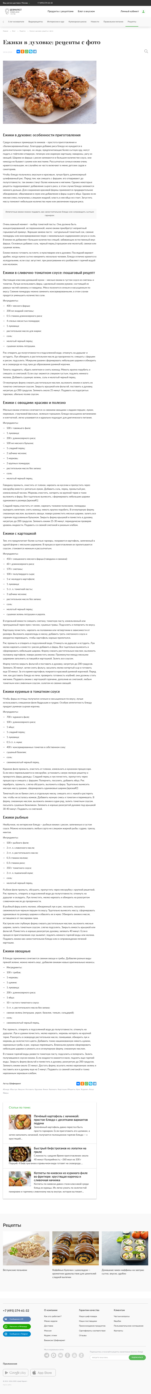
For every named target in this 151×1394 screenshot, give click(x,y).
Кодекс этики (50, 1336)
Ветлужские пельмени (15, 1270)
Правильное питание (113, 22)
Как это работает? (52, 1316)
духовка (39, 1089)
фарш (6, 1093)
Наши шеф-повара (88, 1316)
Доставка (48, 1326)
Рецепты (132, 22)
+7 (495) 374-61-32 (45, 3)
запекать (53, 1089)
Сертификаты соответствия (92, 1331)
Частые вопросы (122, 1316)
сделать (85, 1089)
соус (92, 1089)
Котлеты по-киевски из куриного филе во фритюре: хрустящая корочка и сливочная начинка (61, 1177)
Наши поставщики (88, 1321)
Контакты (118, 1331)
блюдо (6, 1089)
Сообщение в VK (16, 1319)
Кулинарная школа (77, 22)
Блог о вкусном (86, 11)
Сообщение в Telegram (19, 1334)
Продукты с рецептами (60, 11)
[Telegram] (35, 51)
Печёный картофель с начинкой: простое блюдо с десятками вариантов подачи (61, 1120)
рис (78, 1089)
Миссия (47, 1331)
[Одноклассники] (22, 51)
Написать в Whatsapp (18, 1326)
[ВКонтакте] (18, 51)
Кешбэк (117, 1321)
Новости (95, 22)
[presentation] (7, 22)
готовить (30, 1089)
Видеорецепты (35, 22)
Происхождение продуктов (92, 1326)
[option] (26, 1253)
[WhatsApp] (26, 51)
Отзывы (83, 1336)
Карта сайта (7, 1385)
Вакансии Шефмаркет (54, 1340)
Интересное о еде (55, 22)
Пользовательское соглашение (128, 1326)
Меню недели (50, 1321)
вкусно (22, 1089)
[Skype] (30, 51)
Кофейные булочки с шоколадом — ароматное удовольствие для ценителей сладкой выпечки (74, 1273)
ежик (46, 1089)
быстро (14, 1089)
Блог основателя (16, 22)
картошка (63, 1089)
